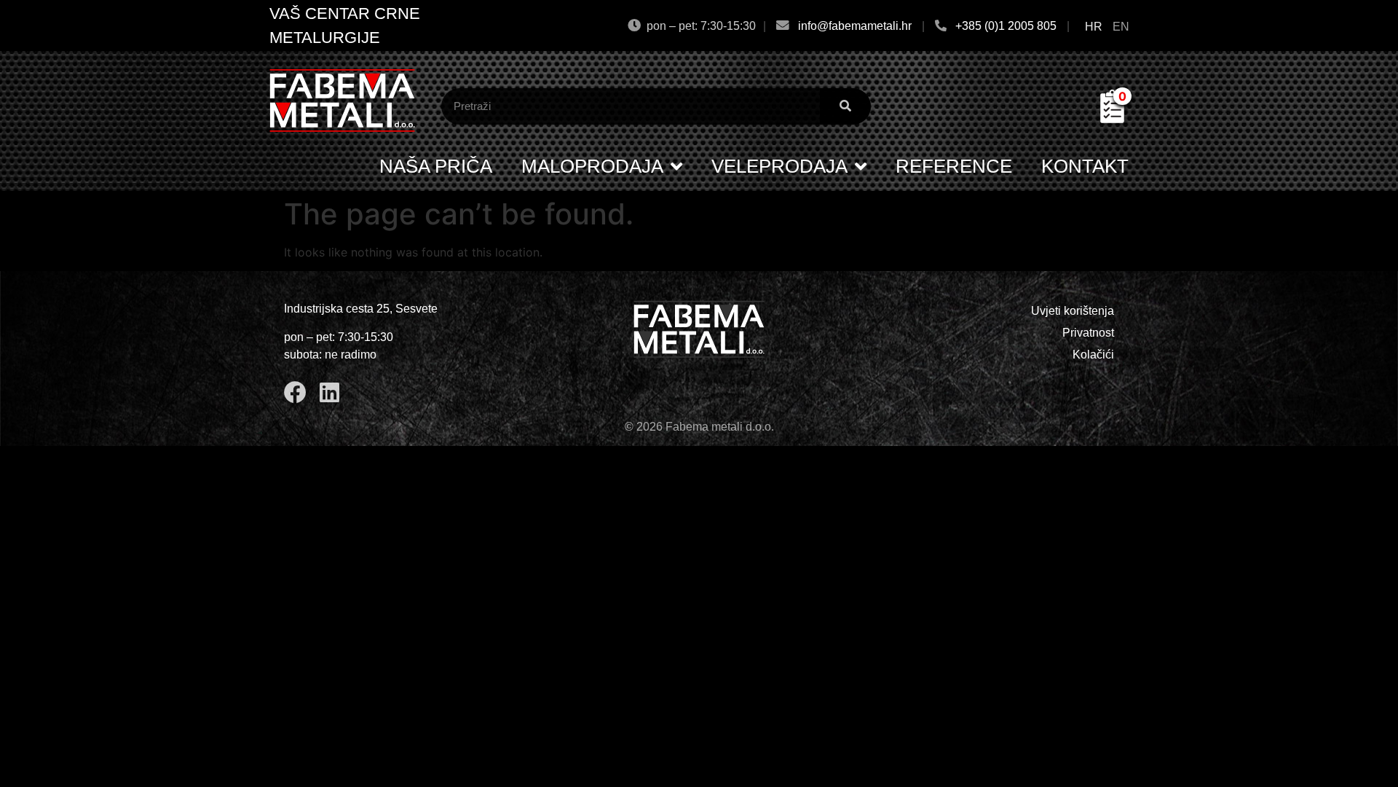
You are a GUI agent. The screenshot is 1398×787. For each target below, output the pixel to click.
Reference (954, 166)
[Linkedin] (329, 392)
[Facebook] (295, 392)
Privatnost (1088, 332)
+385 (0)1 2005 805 (1006, 26)
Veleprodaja (779, 166)
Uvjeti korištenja (1072, 311)
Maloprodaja (592, 166)
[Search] (845, 106)
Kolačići (1093, 354)
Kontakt (1085, 166)
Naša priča (435, 166)
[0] (1112, 118)
